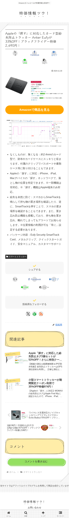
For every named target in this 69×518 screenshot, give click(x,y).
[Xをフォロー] (28, 314)
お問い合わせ (34, 507)
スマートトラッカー (17, 256)
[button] (44, 61)
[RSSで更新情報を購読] (40, 314)
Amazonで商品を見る (34, 109)
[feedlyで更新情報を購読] (34, 314)
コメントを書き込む (36, 461)
